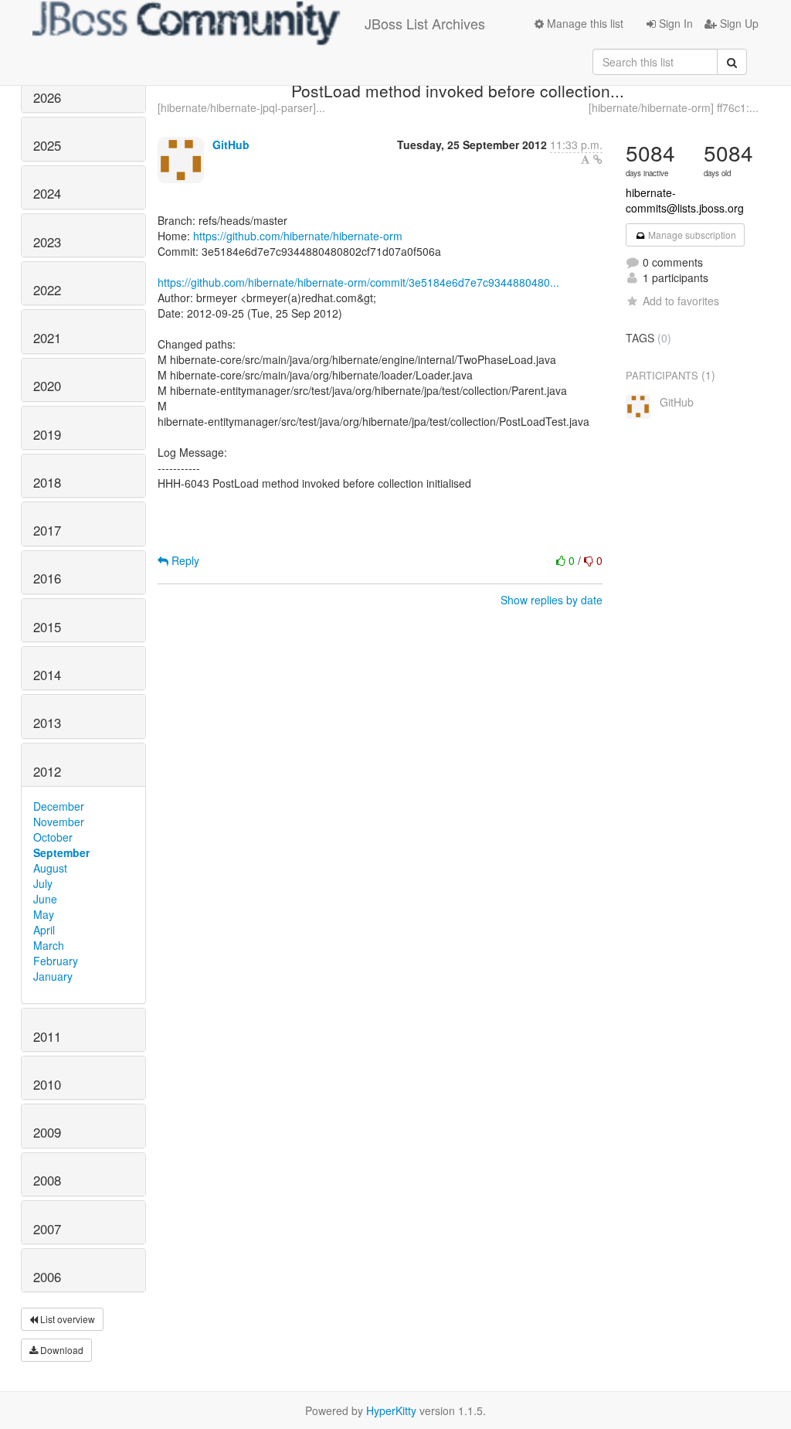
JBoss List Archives (425, 23)
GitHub (231, 144)
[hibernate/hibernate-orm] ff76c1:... (674, 107)
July (43, 883)
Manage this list (583, 23)
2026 (47, 97)
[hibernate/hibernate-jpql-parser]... (241, 107)
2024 (47, 193)
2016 (47, 578)
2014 (47, 674)
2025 (47, 145)
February (55, 960)
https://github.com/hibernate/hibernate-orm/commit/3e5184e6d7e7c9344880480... (358, 282)
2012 (47, 771)
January (53, 976)
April (44, 929)
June (45, 899)
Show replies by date (552, 599)
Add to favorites (681, 300)
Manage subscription (691, 234)
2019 (47, 434)
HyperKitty (391, 1410)
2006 (47, 1276)
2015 (47, 627)
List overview (66, 1318)
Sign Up (738, 23)
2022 (47, 290)
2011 (47, 1036)
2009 (47, 1132)
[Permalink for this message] (598, 159)
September (61, 852)
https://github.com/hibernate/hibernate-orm (297, 235)
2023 (47, 242)
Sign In (674, 23)
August (50, 868)
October (53, 837)
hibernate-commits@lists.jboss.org (685, 200)
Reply (183, 560)
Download (60, 1349)
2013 (47, 722)
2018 (47, 482)
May (43, 914)
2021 (47, 337)
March (48, 945)
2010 (47, 1084)
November (58, 821)
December (58, 806)
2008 (47, 1180)
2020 (47, 385)
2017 (47, 530)
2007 (47, 1229)
